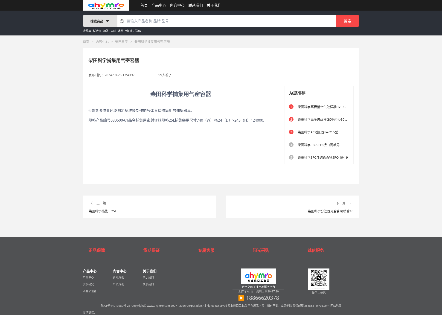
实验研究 (88, 284)
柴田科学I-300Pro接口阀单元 (319, 145)
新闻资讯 (118, 277)
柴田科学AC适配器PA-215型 (318, 132)
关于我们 (214, 5)
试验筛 (97, 31)
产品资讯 (118, 284)
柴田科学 (121, 41)
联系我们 (195, 5)
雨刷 (113, 31)
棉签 (106, 31)
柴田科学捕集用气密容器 (152, 41)
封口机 (129, 31)
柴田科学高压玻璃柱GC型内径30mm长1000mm (332, 119)
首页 (144, 5)
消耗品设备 (90, 291)
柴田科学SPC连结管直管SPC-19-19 (323, 157)
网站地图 (335, 306)
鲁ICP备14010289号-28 (115, 306)
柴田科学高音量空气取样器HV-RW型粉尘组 (329, 107)
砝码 (138, 31)
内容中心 (177, 5)
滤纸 (120, 31)
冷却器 (87, 31)
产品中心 (158, 5)
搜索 (347, 20)
